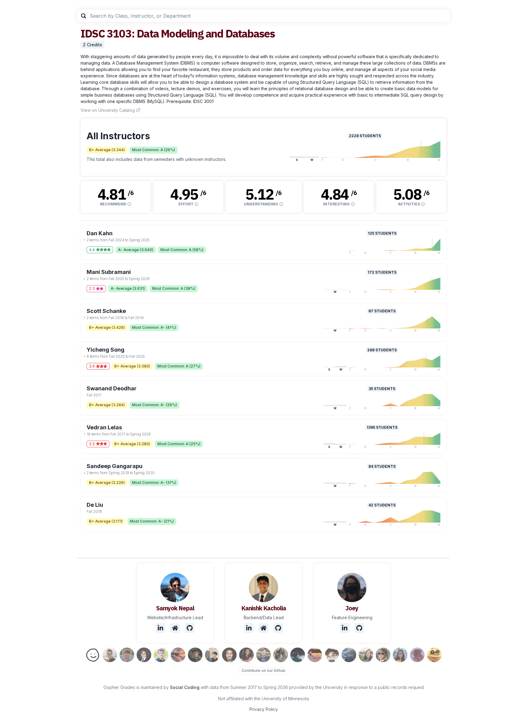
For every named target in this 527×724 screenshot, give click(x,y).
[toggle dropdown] (84, 239)
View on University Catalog (108, 110)
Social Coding (184, 687)
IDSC (93, 33)
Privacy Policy (263, 709)
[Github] (190, 628)
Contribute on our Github (263, 670)
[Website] (175, 628)
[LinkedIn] (160, 628)
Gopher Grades (119, 687)
